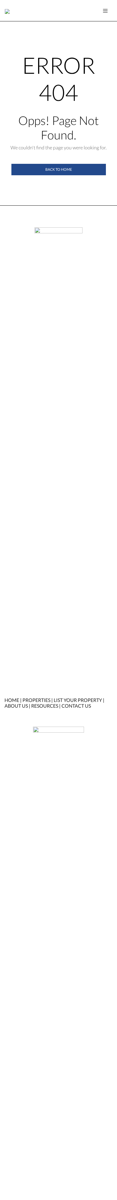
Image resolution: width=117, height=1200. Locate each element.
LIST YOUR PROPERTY (78, 700)
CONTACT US (76, 706)
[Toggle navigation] (105, 10)
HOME (11, 700)
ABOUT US (16, 706)
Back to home (58, 169)
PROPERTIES (36, 700)
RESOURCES (44, 706)
